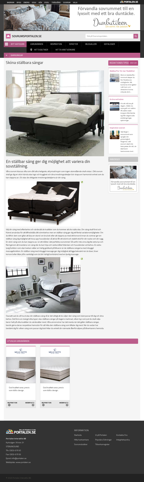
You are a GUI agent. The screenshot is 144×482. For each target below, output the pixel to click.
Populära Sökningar (103, 439)
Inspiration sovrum (117, 127)
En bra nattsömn (116, 99)
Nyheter (73, 44)
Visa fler (133, 63)
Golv (34, 2)
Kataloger (109, 44)
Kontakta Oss (122, 434)
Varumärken (36, 44)
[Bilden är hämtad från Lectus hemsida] (44, 203)
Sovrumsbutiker (80, 444)
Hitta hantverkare (65, 49)
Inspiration (56, 44)
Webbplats (29, 403)
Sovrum (66, 2)
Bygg (19, 2)
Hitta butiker (41, 49)
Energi (26, 2)
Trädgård (56, 2)
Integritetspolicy (123, 439)
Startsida (78, 434)
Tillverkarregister (102, 444)
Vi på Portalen (101, 434)
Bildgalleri (91, 44)
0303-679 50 (15, 450)
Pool (46, 2)
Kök (40, 2)
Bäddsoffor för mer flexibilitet (122, 71)
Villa (75, 2)
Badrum (10, 2)
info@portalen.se (19, 458)
